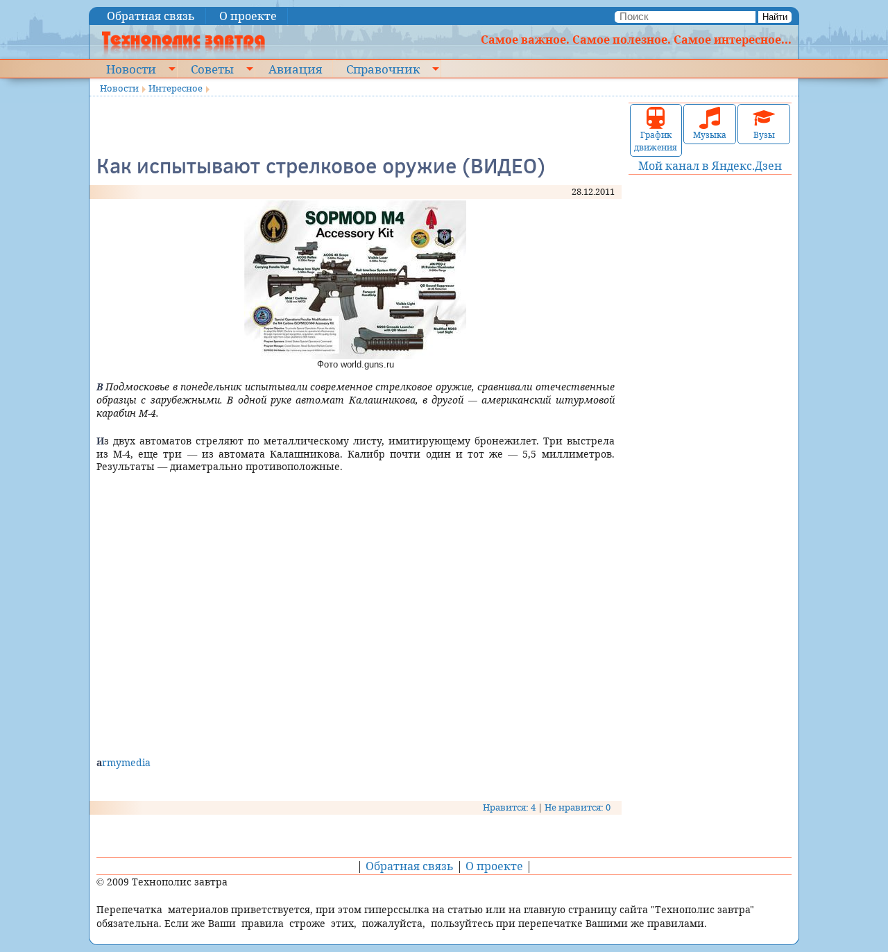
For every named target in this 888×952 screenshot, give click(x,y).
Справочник (383, 68)
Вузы (764, 135)
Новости (131, 68)
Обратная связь (151, 16)
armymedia (123, 762)
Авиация (295, 68)
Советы (212, 68)
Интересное (175, 88)
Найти (774, 17)
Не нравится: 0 (577, 807)
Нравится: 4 (509, 807)
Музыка (709, 135)
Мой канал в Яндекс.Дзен (710, 165)
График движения (655, 141)
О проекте (248, 16)
